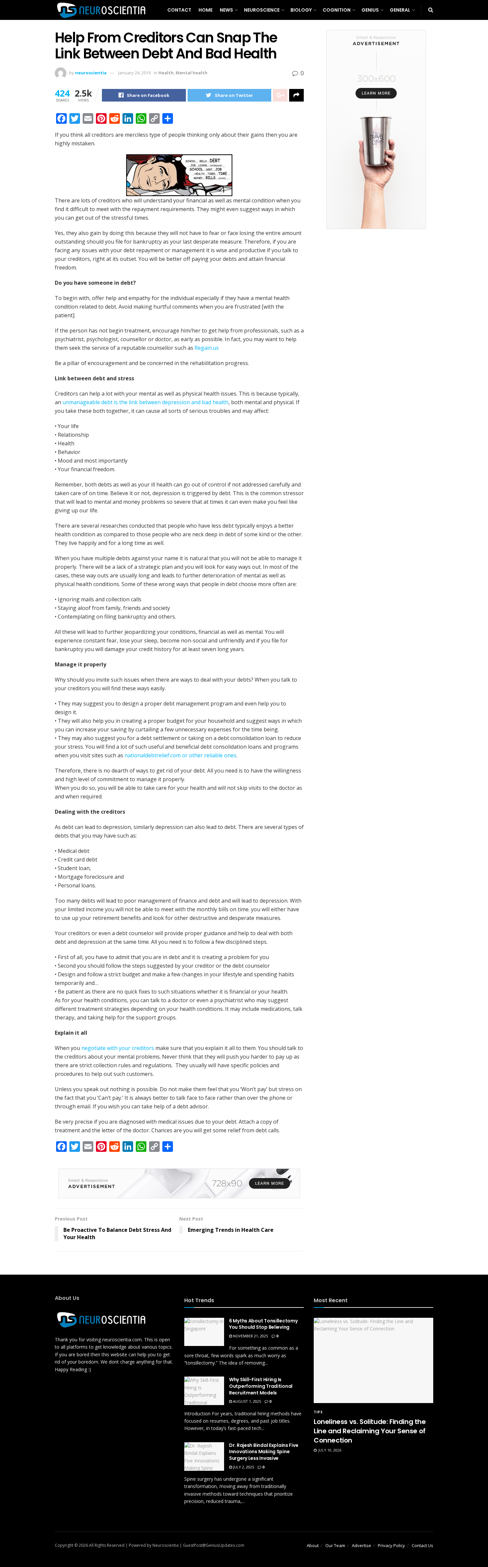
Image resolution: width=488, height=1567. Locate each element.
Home (205, 10)
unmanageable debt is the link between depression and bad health (145, 402)
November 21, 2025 (250, 1335)
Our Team (335, 1545)
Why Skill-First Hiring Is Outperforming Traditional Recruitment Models (260, 1386)
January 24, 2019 (134, 73)
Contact (179, 10)
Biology (301, 10)
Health (166, 73)
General (400, 10)
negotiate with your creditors (117, 1048)
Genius (370, 10)
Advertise (361, 1545)
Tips (318, 1412)
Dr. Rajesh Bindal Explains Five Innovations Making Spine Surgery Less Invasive (263, 1451)
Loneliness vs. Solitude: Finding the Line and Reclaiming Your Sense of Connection (370, 1431)
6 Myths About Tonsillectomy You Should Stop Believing (263, 1324)
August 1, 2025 (246, 1401)
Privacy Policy (391, 1545)
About (313, 1545)
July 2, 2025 (243, 1466)
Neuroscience (262, 10)
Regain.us (207, 347)
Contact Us (422, 1545)
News (226, 10)
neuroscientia (91, 73)
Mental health (191, 73)
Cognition (337, 10)
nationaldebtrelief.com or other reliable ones (180, 755)
